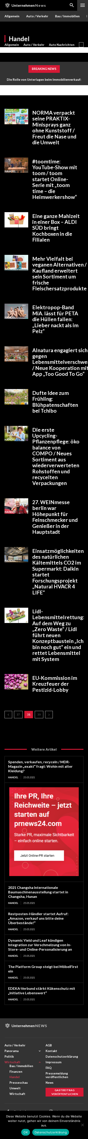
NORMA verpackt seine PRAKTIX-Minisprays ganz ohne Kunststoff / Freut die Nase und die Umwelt (54, 127)
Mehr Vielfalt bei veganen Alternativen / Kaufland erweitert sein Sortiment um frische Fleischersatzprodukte (59, 273)
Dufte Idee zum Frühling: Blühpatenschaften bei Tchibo (55, 402)
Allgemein (12, 45)
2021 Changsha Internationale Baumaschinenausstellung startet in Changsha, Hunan (38, 892)
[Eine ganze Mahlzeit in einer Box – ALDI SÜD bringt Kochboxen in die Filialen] (16, 219)
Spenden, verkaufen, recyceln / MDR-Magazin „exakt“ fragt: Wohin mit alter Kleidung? (40, 766)
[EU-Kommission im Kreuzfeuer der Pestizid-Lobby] (16, 681)
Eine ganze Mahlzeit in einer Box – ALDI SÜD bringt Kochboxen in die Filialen (56, 228)
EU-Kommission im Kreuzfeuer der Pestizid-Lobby (54, 684)
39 (39, 714)
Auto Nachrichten (61, 45)
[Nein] (82, 1125)
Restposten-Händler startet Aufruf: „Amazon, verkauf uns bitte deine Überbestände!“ (38, 918)
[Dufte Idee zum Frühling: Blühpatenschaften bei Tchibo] (16, 396)
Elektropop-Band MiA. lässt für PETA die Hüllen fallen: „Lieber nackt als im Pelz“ (55, 319)
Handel (10, 122)
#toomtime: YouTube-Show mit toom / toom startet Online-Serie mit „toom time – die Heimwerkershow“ (54, 179)
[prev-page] (8, 714)
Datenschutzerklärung (51, 1132)
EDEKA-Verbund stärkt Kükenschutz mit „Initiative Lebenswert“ (41, 990)
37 (18, 714)
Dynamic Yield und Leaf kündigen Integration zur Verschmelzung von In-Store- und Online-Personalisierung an (40, 944)
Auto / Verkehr (33, 45)
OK (25, 1132)
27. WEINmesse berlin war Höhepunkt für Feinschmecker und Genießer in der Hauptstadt (55, 517)
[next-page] (49, 714)
